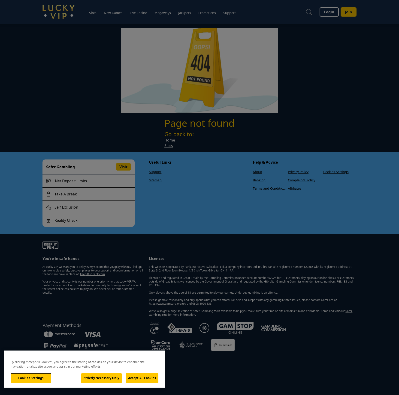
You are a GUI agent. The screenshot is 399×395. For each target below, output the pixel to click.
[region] (84, 369)
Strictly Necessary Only (101, 378)
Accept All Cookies (142, 378)
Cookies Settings (30, 378)
